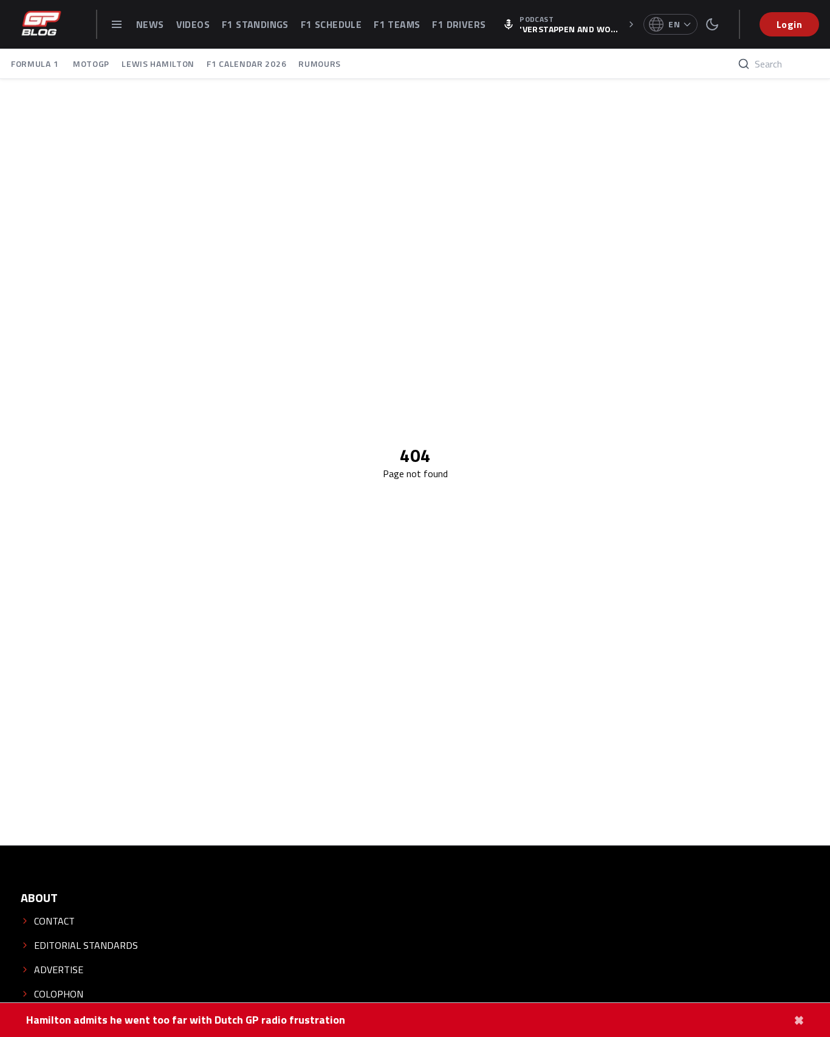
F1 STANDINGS (255, 24)
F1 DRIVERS (458, 24)
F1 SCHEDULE (331, 24)
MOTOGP (91, 63)
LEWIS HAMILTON (158, 63)
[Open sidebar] (116, 24)
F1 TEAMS (397, 24)
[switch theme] (712, 24)
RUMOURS (319, 63)
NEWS (150, 24)
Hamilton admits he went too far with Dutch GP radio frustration (185, 1020)
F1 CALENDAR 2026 (246, 63)
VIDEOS (193, 24)
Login (789, 24)
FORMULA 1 (36, 63)
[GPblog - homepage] (41, 24)
